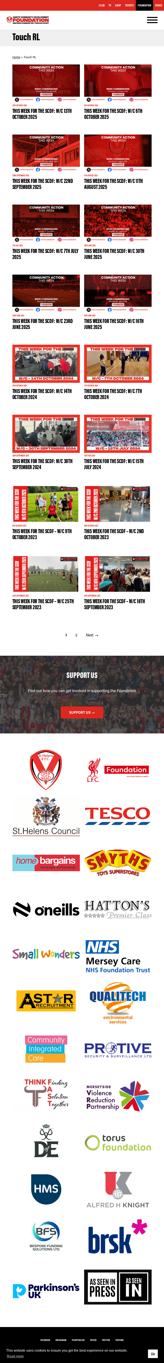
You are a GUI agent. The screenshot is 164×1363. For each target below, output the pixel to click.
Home (16, 57)
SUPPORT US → (82, 712)
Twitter (106, 1340)
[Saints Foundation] (27, 20)
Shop (118, 5)
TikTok (93, 1340)
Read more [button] (15, 1356)
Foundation (144, 5)
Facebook (45, 1340)
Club (102, 5)
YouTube (119, 1340)
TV (109, 5)
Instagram (61, 1340)
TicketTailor (78, 1340)
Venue (158, 5)
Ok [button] (153, 1354)
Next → (92, 634)
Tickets (129, 5)
